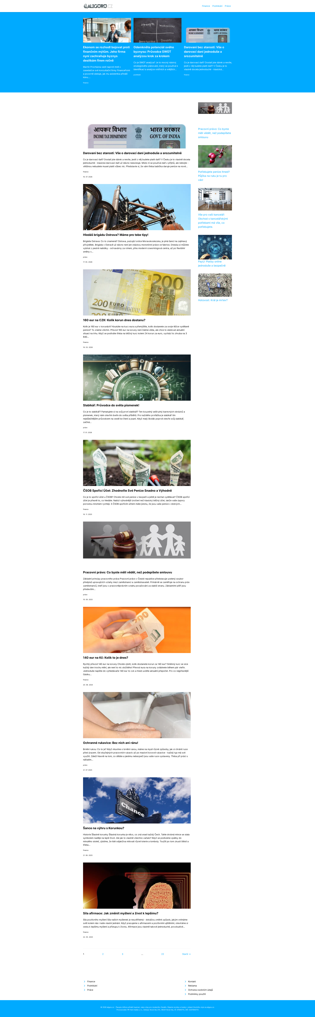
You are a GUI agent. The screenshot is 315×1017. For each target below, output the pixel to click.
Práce (228, 6)
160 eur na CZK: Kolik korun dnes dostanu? (114, 320)
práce (85, 257)
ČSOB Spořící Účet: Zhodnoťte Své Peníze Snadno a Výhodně (127, 490)
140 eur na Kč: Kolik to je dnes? (105, 657)
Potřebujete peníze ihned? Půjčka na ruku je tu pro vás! (214, 176)
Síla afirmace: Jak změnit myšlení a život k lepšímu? (120, 913)
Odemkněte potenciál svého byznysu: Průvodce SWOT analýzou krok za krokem (154, 51)
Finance (206, 6)
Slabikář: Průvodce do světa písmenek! (111, 405)
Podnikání (217, 6)
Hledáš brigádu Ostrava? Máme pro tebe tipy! (115, 235)
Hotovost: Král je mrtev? (213, 300)
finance (85, 83)
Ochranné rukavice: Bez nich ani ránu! (110, 743)
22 (162, 954)
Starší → (186, 954)
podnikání (137, 75)
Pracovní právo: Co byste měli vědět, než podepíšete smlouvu (127, 572)
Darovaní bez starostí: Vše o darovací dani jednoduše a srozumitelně (204, 51)
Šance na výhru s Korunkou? (103, 828)
